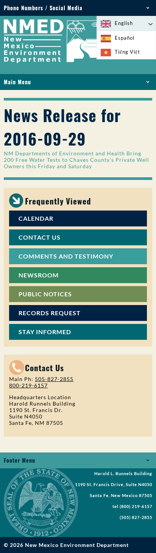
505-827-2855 (54, 379)
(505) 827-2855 (136, 517)
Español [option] (124, 38)
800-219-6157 (28, 385)
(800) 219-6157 (136, 506)
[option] (126, 38)
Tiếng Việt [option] (127, 52)
